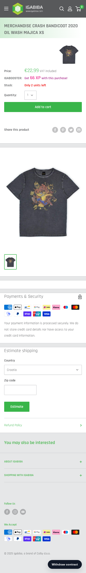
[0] (78, 8)
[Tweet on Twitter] (71, 130)
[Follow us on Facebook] (7, 512)
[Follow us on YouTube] (23, 512)
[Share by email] (79, 130)
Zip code (9, 380)
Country (9, 360)
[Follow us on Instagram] (15, 512)
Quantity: (10, 95)
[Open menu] (6, 8)
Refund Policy (13, 425)
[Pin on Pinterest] (63, 130)
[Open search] (61, 8)
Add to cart (43, 107)
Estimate (16, 406)
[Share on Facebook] (55, 130)
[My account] (70, 8)
